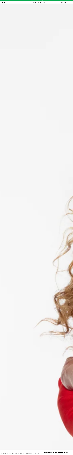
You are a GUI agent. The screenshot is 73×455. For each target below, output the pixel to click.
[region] (36, 452)
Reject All (61, 452)
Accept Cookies (66, 452)
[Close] (72, 452)
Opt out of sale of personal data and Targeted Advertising (50, 452)
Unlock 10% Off (44, 231)
